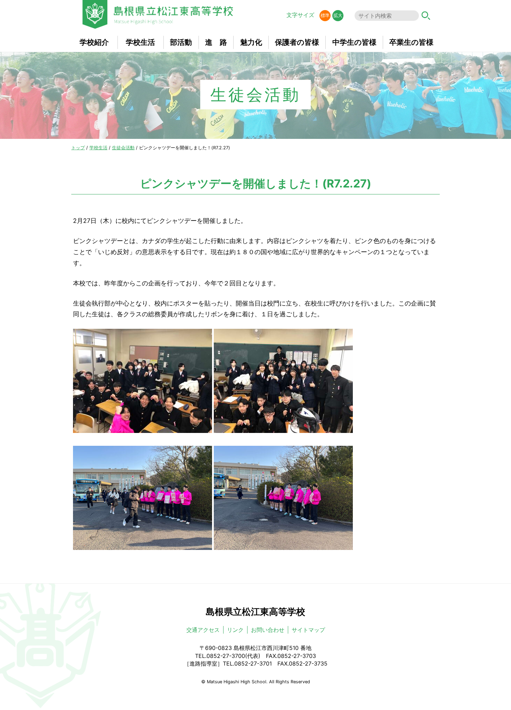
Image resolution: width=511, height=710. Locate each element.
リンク (235, 629)
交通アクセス (203, 629)
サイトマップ (308, 629)
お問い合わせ (267, 629)
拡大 (337, 15)
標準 (325, 15)
